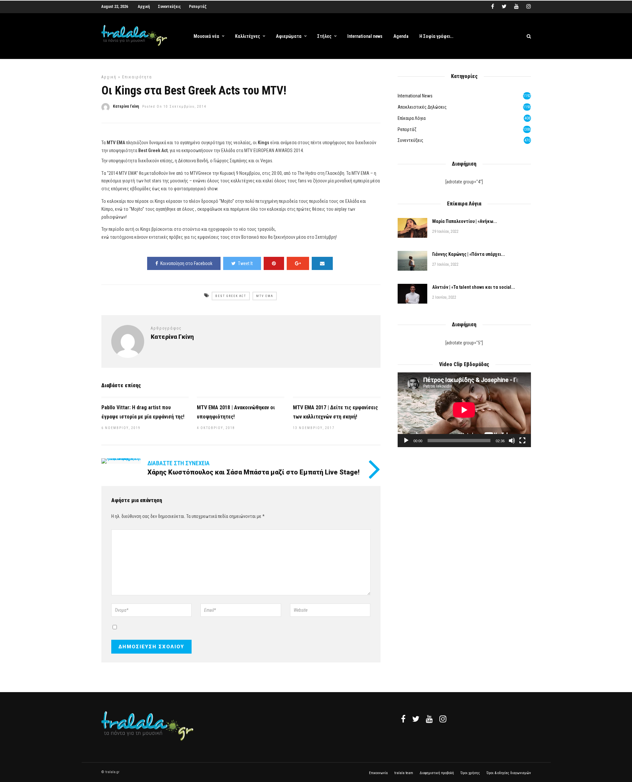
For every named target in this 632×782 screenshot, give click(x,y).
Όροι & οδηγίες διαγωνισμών (509, 773)
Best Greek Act (230, 296)
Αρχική (144, 6)
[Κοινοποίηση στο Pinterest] (274, 263)
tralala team (403, 773)
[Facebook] (403, 719)
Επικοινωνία (378, 773)
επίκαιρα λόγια (412, 118)
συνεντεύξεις (410, 140)
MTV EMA (264, 296)
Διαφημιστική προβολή (437, 773)
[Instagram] (528, 6)
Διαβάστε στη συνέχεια (178, 463)
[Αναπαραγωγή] (406, 440)
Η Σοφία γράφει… (436, 36)
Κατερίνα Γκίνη (126, 106)
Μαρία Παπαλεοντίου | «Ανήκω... (464, 221)
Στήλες (324, 36)
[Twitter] (415, 719)
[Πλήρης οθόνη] (522, 440)
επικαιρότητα (137, 77)
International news (364, 36)
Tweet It (245, 263)
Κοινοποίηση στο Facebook (186, 263)
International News (415, 95)
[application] (464, 409)
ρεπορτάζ (407, 129)
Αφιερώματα (289, 36)
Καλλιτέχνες (247, 36)
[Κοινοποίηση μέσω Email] (322, 263)
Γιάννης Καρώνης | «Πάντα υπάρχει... (468, 254)
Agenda (400, 36)
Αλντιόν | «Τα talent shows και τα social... (473, 287)
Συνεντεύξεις (169, 6)
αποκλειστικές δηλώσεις (422, 107)
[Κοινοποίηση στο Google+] (298, 263)
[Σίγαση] (512, 440)
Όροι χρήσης (470, 773)
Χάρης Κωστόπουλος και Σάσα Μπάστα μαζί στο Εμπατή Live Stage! (253, 472)
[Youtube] (516, 6)
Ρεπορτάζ (197, 6)
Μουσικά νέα (206, 36)
